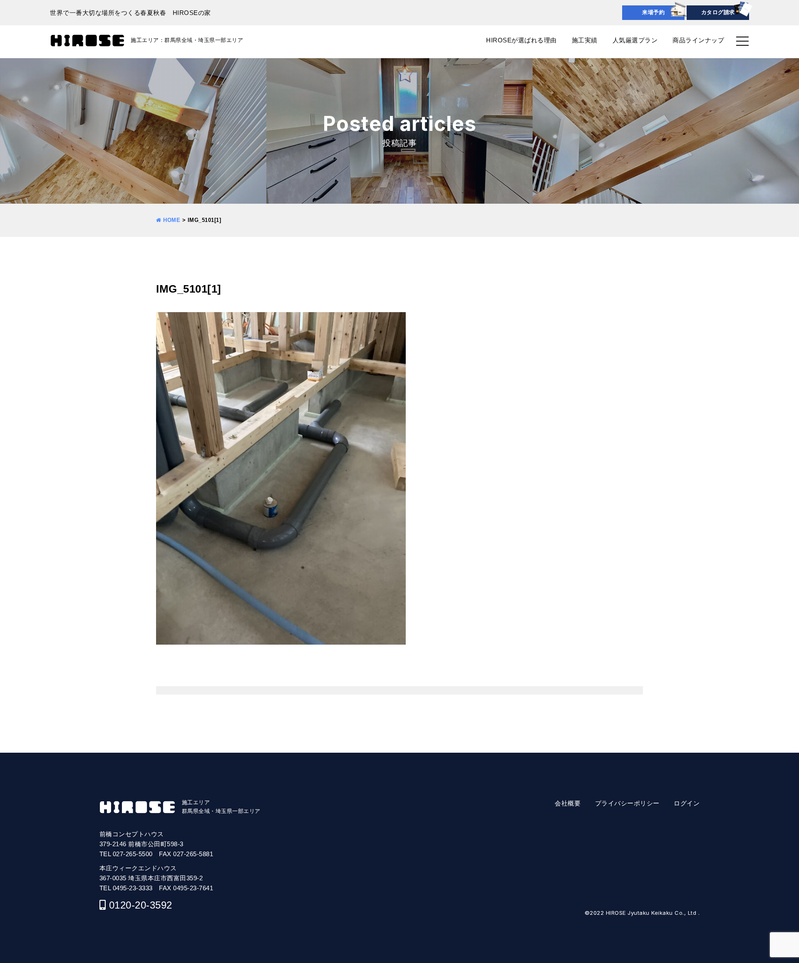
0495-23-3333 (133, 888)
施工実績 (585, 40)
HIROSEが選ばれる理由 (521, 40)
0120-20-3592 (140, 905)
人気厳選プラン (635, 40)
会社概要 (568, 803)
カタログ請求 (718, 12)
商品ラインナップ (698, 40)
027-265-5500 (133, 853)
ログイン (687, 803)
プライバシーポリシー (627, 803)
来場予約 (653, 12)
